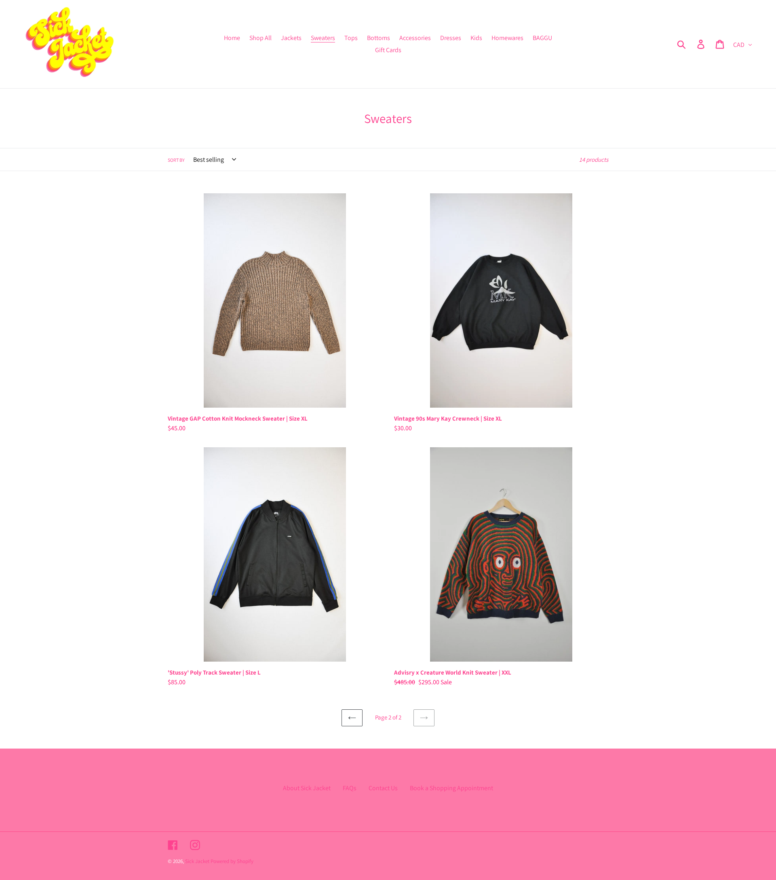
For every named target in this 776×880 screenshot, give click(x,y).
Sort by (176, 160)
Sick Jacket (197, 861)
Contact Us (383, 788)
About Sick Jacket (307, 788)
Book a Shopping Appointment (451, 788)
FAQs (349, 788)
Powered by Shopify (232, 861)
